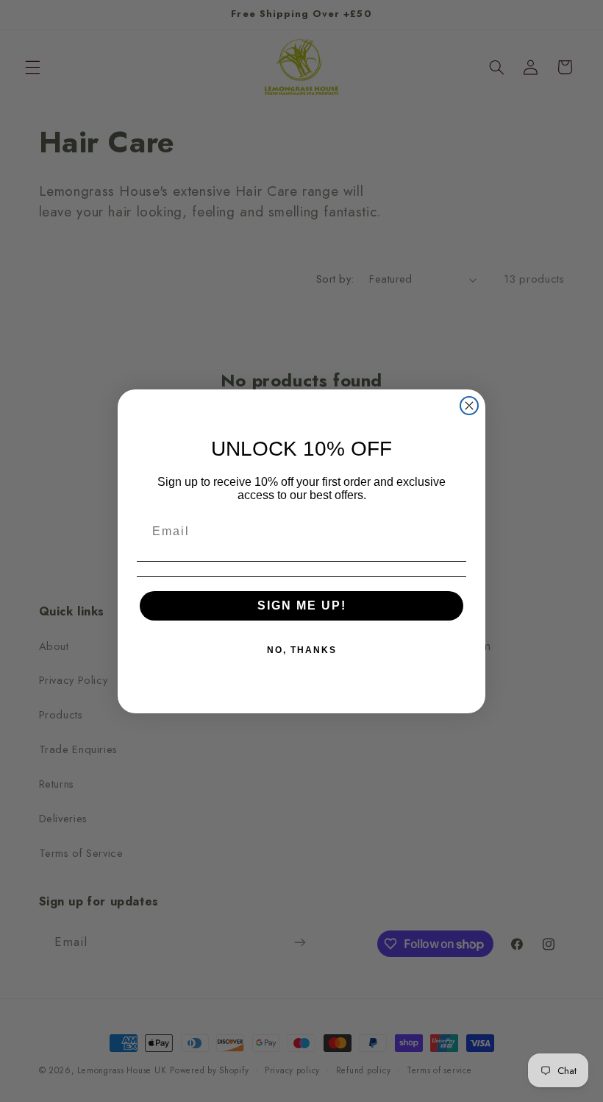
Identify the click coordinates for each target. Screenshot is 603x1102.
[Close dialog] (469, 405)
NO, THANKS (302, 650)
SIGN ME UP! (301, 605)
